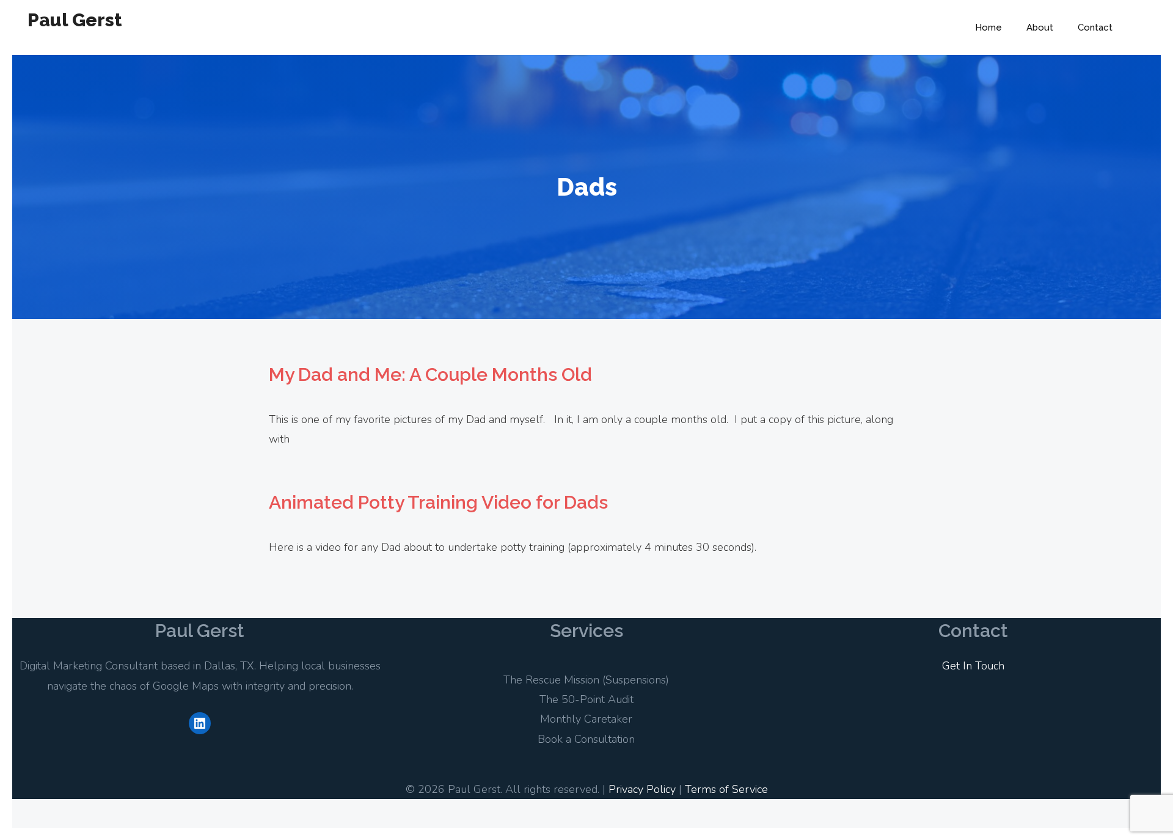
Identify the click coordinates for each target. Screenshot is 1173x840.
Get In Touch (973, 665)
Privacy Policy (642, 789)
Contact (1095, 27)
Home (988, 27)
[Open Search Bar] (1143, 27)
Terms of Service (726, 789)
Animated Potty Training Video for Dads (438, 502)
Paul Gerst (74, 20)
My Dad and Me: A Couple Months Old (430, 374)
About (1039, 27)
